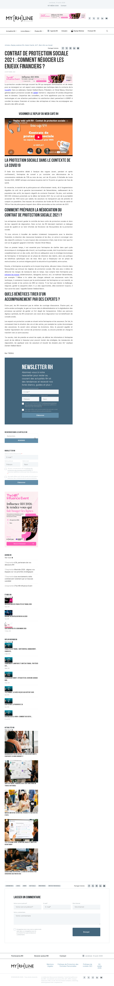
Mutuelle (32, 885)
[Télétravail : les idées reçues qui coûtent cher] (8, 688)
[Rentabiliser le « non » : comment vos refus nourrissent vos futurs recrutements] (8, 713)
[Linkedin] (102, 18)
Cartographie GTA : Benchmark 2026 (15, 628)
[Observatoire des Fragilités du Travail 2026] (8, 600)
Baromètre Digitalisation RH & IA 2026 (16, 616)
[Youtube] (106, 18)
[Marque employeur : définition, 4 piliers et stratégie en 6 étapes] (21, 801)
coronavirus (9, 885)
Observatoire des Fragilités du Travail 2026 (18, 604)
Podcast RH (92, 31)
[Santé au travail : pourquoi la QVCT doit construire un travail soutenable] (21, 771)
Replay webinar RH (17, 45)
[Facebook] (89, 18)
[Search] (107, 31)
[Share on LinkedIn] (74, 48)
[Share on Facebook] (63, 48)
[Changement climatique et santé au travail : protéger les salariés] (8, 659)
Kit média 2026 (99, 966)
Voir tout (8, 558)
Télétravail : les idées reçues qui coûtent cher (19, 692)
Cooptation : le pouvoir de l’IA (14, 704)
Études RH (38, 31)
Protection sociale (54, 885)
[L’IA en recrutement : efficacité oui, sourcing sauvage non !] (8, 674)
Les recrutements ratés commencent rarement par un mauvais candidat (19, 579)
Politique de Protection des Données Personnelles (68, 965)
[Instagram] (98, 18)
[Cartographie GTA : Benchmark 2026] (8, 624)
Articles (7, 45)
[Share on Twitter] (66, 48)
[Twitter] (94, 18)
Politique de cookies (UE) (87, 965)
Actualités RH (10, 31)
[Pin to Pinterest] (70, 48)
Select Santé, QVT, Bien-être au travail (38, 45)
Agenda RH (54, 31)
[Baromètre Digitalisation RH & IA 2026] (8, 612)
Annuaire (64, 31)
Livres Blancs (25, 31)
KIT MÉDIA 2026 (53, 5)
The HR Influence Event (23, 586)
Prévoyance (42, 885)
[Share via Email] (78, 48)
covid (18, 885)
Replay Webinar (79, 31)
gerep (24, 885)
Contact (63, 5)
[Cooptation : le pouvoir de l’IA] (8, 700)
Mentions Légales (50, 965)
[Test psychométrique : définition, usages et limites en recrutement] (21, 830)
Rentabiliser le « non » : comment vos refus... (18, 717)
